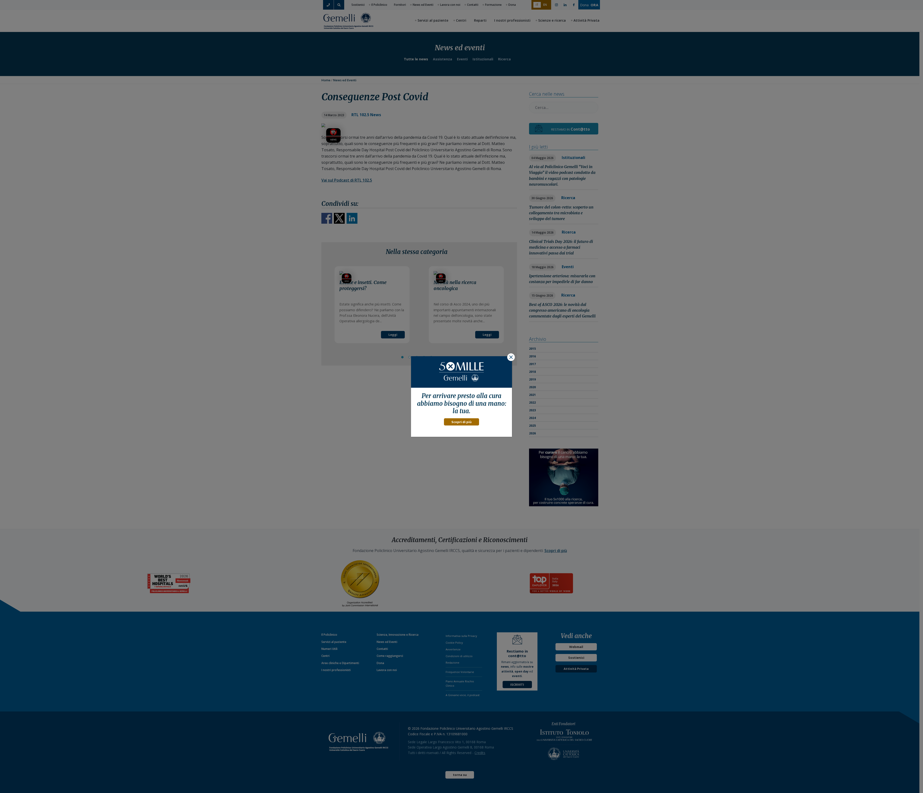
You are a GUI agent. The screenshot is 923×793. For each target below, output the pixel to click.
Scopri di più (461, 422)
